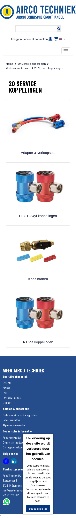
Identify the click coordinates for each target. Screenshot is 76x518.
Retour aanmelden (11, 420)
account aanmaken (36, 39)
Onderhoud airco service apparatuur (20, 415)
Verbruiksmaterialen (18, 68)
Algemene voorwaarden (14, 425)
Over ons (7, 383)
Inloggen (16, 39)
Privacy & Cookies (11, 398)
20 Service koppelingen (48, 68)
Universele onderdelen (32, 63)
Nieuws (6, 388)
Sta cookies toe (38, 508)
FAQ (5, 393)
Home (9, 63)
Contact (7, 402)
